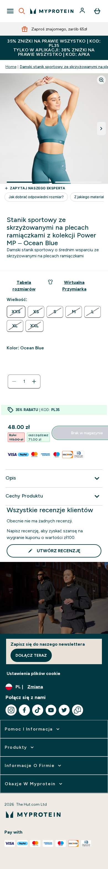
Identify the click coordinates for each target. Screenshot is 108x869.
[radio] (16, 312)
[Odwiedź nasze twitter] (64, 710)
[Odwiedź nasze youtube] (50, 710)
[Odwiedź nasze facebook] (24, 710)
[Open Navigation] (10, 11)
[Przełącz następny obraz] (101, 128)
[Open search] (22, 11)
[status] (24, 381)
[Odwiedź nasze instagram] (11, 710)
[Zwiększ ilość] (34, 381)
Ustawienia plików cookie (33, 673)
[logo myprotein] (51, 11)
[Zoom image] (101, 79)
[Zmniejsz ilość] (14, 381)
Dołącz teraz (31, 655)
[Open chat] (77, 710)
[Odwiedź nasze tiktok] (37, 710)
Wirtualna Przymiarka (74, 285)
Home (11, 66)
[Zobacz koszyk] (97, 11)
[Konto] (83, 11)
